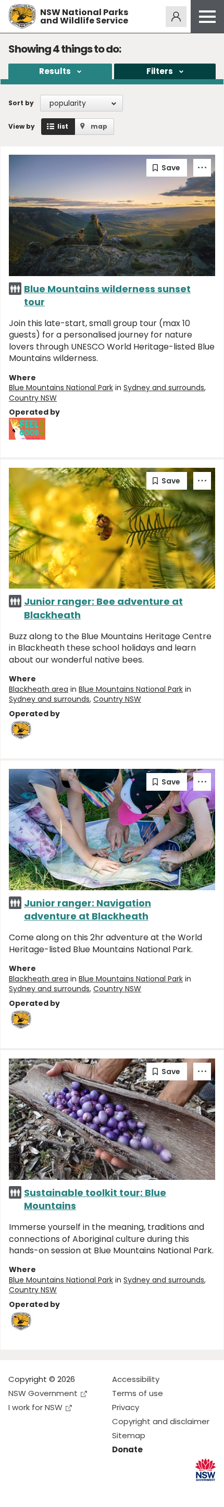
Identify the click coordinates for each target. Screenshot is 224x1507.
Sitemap (128, 1435)
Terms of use (137, 1393)
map (99, 126)
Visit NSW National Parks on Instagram (40, 1490)
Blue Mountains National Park (61, 387)
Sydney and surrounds (163, 387)
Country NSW (33, 398)
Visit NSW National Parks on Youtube (62, 1490)
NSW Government (43, 1393)
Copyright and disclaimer (160, 1421)
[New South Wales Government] (205, 1470)
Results (55, 71)
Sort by (21, 102)
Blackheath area (38, 689)
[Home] (22, 16)
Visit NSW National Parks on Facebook (18, 1490)
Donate (127, 1449)
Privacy (125, 1407)
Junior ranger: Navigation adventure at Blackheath (87, 909)
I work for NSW (35, 1407)
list (62, 126)
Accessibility (135, 1379)
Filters (159, 71)
